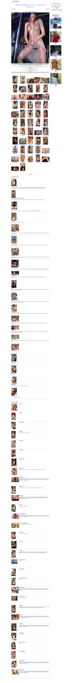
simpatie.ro (55, 16)
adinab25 (55, 28)
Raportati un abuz (30, 174)
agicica (56, 70)
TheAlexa (55, 56)
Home (13, 2)
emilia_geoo (55, 42)
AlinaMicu (55, 84)
